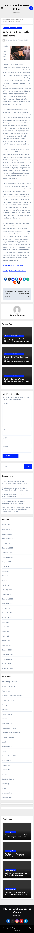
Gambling (5, 719)
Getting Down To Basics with (13, 265)
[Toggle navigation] (2, 8)
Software (5, 774)
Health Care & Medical (9, 728)
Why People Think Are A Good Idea (14, 271)
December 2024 (7, 548)
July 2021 (5, 566)
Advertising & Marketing (10, 682)
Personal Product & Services (12, 28)
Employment (6, 705)
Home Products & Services (11, 733)
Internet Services (8, 737)
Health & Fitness (7, 723)
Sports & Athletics (8, 779)
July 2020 (5, 622)
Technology (6, 784)
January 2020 (7, 650)
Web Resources (7, 797)
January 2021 (6, 594)
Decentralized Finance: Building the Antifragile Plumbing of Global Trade (17, 837)
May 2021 (5, 576)
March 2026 (6, 525)
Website (5, 446)
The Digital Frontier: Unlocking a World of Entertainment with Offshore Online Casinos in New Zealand (16, 509)
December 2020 (7, 599)
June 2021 (5, 571)
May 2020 (5, 631)
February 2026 (7, 529)
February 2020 (7, 645)
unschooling (12, 40)
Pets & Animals (7, 760)
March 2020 (6, 641)
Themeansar (17, 930)
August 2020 (6, 617)
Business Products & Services (12, 695)
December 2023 (7, 557)
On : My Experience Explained (15, 339)
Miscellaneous (7, 746)
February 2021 (7, 590)
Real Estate (6, 765)
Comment (6, 403)
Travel (4, 788)
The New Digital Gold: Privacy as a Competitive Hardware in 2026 (16, 894)
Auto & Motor (6, 691)
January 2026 (7, 534)
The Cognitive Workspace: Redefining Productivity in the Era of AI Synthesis (16, 856)
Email (5, 438)
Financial (5, 709)
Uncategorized (7, 793)
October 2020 (6, 608)
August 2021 (6, 562)
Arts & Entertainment (9, 686)
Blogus (26, 928)
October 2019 (6, 664)
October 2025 (6, 543)
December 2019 (7, 654)
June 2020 (6, 627)
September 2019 (7, 668)
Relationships (6, 770)
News (4, 751)
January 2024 (7, 552)
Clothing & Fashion (8, 700)
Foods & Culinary (8, 714)
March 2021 (6, 585)
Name (5, 429)
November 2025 (7, 539)
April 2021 (5, 580)
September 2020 (7, 613)
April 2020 (5, 636)
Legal (4, 742)
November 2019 (7, 659)
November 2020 (7, 603)
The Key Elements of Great (14, 379)
